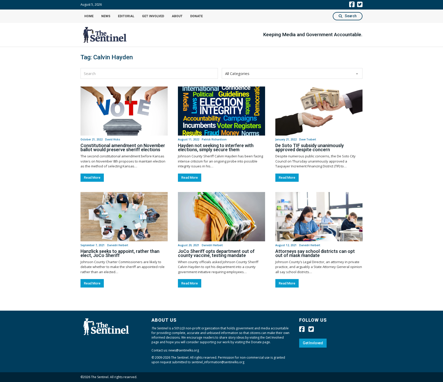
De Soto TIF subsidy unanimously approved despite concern (309, 147)
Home (89, 16)
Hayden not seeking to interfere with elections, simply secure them (216, 147)
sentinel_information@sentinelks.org (218, 362)
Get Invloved (313, 343)
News (105, 16)
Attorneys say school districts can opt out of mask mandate (315, 253)
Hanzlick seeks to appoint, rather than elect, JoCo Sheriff (119, 253)
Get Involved (153, 16)
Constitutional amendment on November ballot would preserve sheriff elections (122, 147)
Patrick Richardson (214, 139)
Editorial (126, 16)
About (177, 16)
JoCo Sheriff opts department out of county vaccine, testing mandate (216, 253)
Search (351, 16)
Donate (196, 16)
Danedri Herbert (117, 245)
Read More (92, 177)
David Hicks (112, 139)
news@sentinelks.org (183, 350)
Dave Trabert (307, 139)
